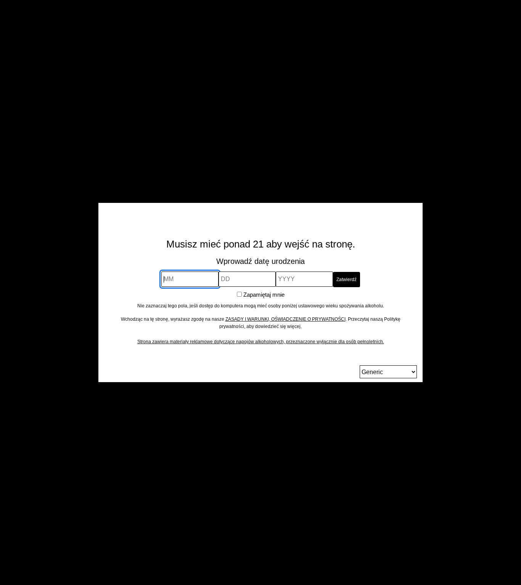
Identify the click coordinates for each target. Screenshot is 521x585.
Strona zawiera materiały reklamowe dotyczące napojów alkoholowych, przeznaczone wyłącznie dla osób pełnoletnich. (260, 341)
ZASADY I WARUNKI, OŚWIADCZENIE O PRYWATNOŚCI (285, 319)
